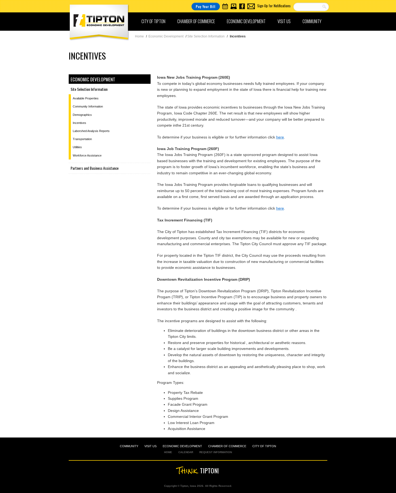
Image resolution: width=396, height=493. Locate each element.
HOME (168, 452)
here (280, 137)
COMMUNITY (129, 446)
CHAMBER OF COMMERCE (227, 446)
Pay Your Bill (206, 6)
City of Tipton (153, 21)
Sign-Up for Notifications (274, 5)
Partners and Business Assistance (95, 168)
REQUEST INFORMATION (215, 452)
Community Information (88, 106)
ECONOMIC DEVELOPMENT (182, 446)
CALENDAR (185, 452)
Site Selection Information (89, 89)
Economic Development (246, 21)
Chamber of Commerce (196, 21)
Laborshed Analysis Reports (91, 131)
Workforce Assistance (87, 155)
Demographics (82, 114)
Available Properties (86, 98)
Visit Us (284, 21)
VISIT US (150, 446)
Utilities (77, 147)
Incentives (79, 122)
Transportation (82, 139)
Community (312, 21)
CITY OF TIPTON (264, 446)
